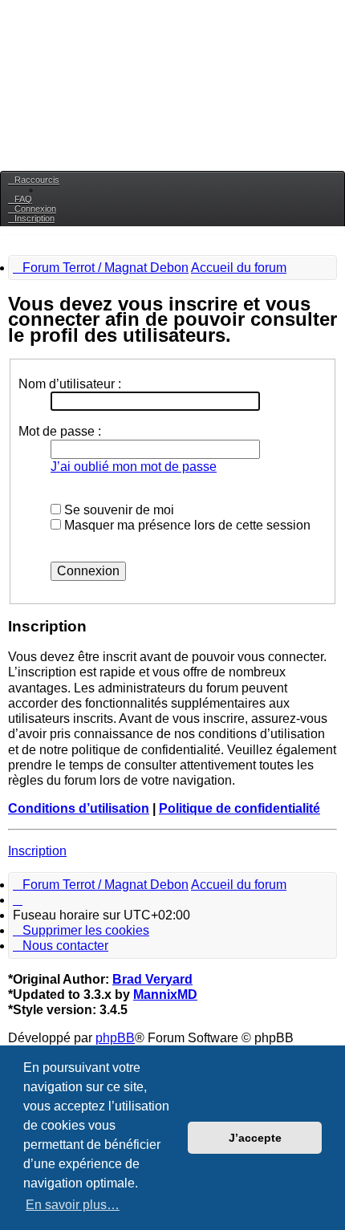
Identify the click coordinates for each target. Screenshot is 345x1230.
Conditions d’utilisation (78, 808)
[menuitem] (20, 199)
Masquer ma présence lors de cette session (185, 525)
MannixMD (165, 994)
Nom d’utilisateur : (69, 384)
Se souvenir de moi (117, 510)
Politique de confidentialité (239, 808)
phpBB (115, 1038)
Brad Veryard (152, 979)
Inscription (37, 851)
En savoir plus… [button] (73, 1205)
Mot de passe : (59, 431)
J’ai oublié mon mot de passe (134, 466)
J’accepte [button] (255, 1137)
